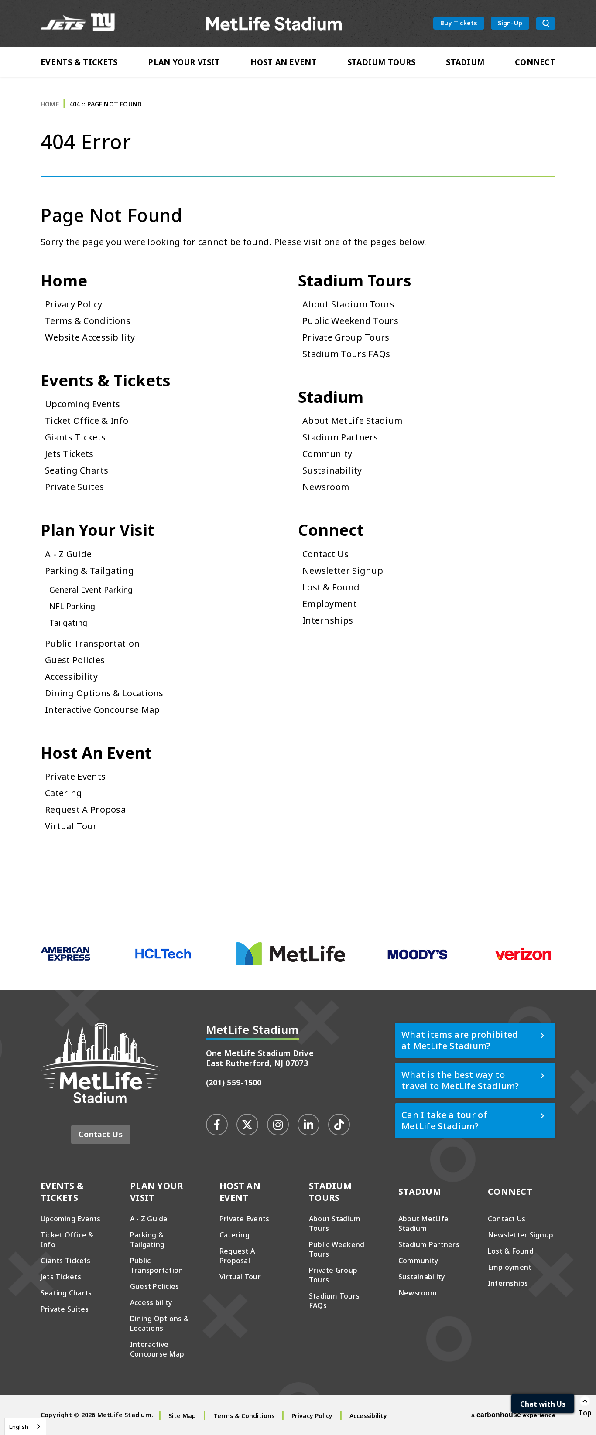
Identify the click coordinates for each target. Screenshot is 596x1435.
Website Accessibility (90, 337)
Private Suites (74, 487)
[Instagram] (278, 1125)
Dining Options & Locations (104, 693)
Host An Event (283, 62)
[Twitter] (247, 1125)
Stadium (465, 62)
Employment (329, 604)
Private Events (75, 776)
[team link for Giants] (103, 23)
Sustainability (332, 470)
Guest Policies (75, 660)
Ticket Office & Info (86, 420)
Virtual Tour (71, 826)
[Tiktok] (339, 1125)
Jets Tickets (69, 454)
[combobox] (25, 1426)
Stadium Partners (340, 437)
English (18, 1427)
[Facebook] (217, 1125)
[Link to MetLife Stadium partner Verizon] (522, 959)
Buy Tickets (458, 23)
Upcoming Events (82, 404)
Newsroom (325, 487)
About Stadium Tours (348, 304)
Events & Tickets (79, 62)
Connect (535, 62)
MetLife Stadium (274, 23)
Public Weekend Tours (350, 321)
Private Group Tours (346, 337)
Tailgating (68, 622)
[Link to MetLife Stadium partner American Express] (66, 959)
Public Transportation (92, 643)
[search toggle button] (545, 23)
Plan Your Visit (184, 62)
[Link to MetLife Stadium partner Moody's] (417, 959)
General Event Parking (91, 589)
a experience (513, 1414)
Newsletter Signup (342, 570)
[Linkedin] (308, 1125)
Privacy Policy (73, 304)
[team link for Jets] (64, 23)
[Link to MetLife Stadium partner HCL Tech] (163, 958)
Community (327, 454)
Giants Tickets (75, 437)
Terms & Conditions (87, 321)
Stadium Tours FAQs (346, 354)
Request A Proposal (86, 809)
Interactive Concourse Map (102, 710)
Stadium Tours (381, 62)
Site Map (182, 1415)
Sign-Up (510, 23)
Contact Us (325, 554)
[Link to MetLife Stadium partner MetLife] (290, 963)
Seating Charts (76, 470)
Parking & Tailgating (89, 570)
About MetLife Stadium (352, 420)
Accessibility (71, 676)
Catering (63, 793)
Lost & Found (331, 587)
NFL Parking (72, 606)
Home (50, 104)
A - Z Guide (68, 554)
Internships (327, 620)
